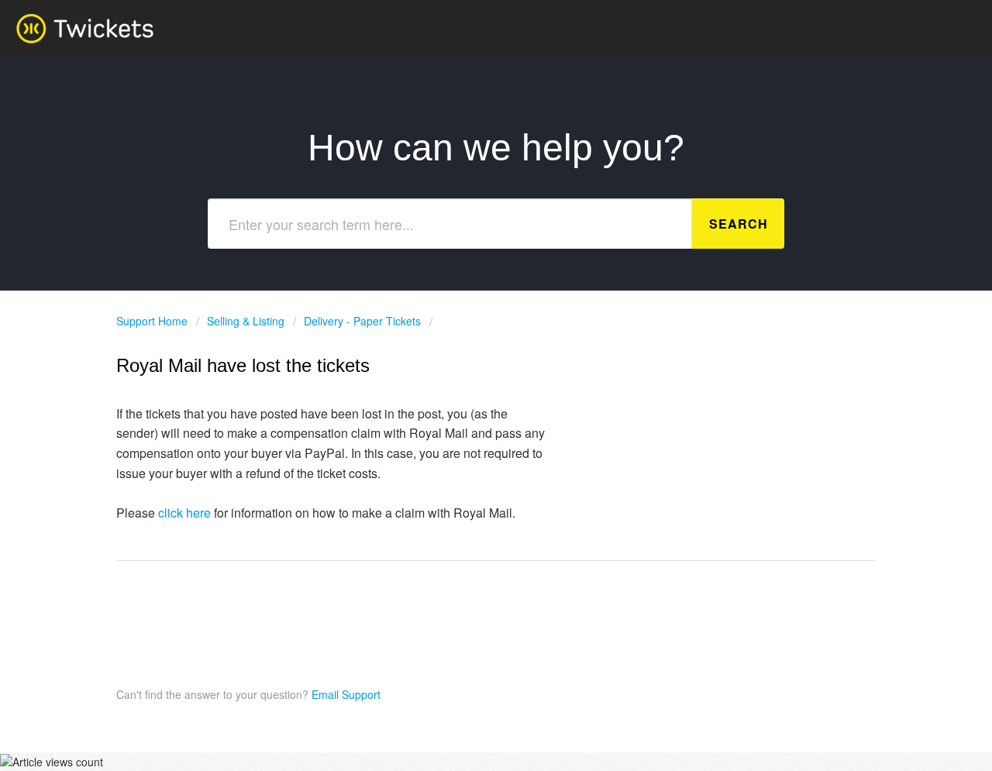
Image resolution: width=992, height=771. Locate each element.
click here (184, 512)
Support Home (153, 321)
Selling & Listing (245, 321)
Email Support (344, 694)
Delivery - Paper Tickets (362, 321)
